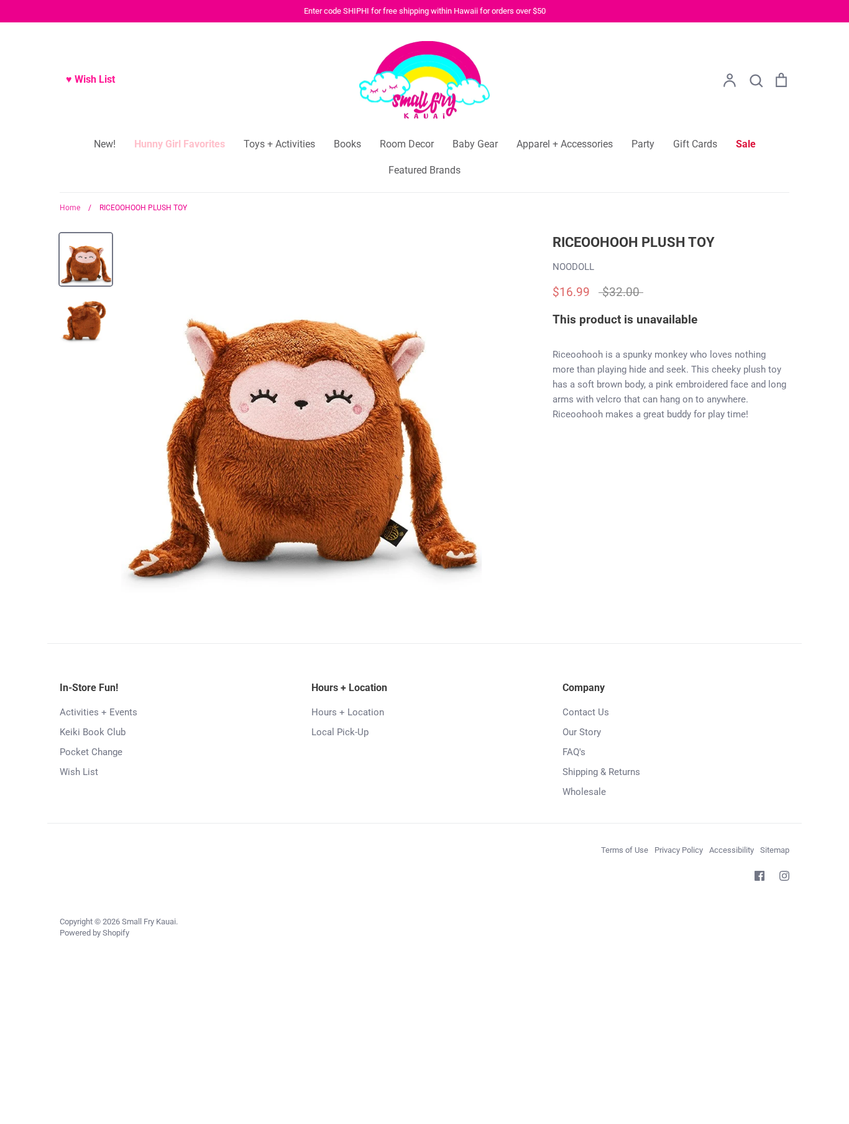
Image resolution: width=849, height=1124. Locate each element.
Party (642, 144)
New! (105, 144)
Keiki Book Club (93, 732)
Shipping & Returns (601, 772)
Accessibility (731, 850)
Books (347, 144)
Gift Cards (695, 144)
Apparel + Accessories (564, 144)
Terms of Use (624, 850)
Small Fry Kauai (149, 921)
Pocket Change (91, 752)
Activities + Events (98, 712)
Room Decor (407, 144)
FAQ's (573, 752)
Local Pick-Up (340, 732)
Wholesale (584, 791)
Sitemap (774, 850)
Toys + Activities (279, 144)
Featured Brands (424, 170)
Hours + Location (347, 712)
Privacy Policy (678, 850)
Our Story (581, 732)
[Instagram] (784, 875)
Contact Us (585, 712)
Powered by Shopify (94, 932)
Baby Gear (475, 144)
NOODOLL (573, 266)
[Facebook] (759, 875)
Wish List (79, 772)
